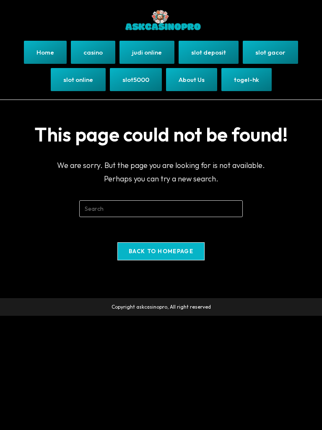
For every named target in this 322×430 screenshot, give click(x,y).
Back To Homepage (161, 251)
